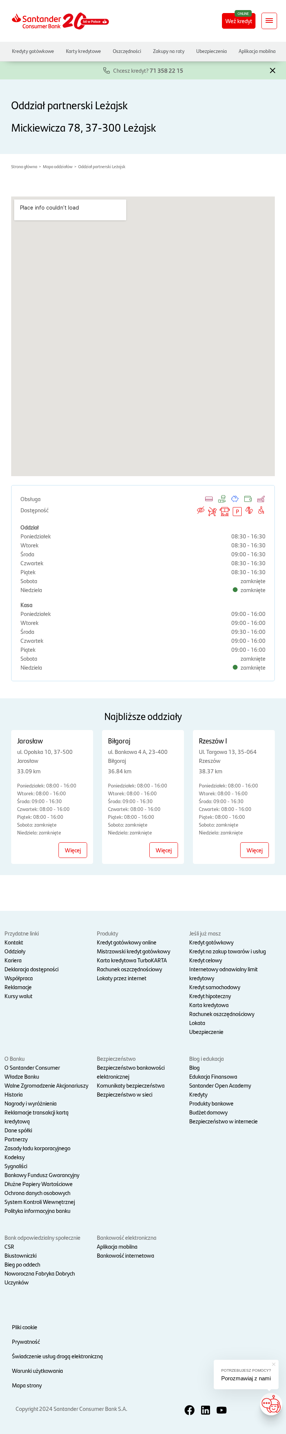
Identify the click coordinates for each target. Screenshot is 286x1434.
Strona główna (24, 166)
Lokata (197, 1022)
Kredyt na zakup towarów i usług (227, 951)
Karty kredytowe (83, 50)
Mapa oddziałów (58, 166)
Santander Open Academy (220, 1085)
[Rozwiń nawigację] (269, 21)
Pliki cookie (24, 1327)
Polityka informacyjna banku (37, 1210)
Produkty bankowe (211, 1103)
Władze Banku (21, 1076)
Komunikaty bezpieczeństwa (131, 1085)
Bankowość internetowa (125, 1255)
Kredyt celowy (205, 960)
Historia (13, 1094)
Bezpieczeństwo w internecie (223, 1121)
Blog (194, 1067)
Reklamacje (18, 986)
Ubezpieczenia (211, 50)
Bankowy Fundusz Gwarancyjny (41, 1174)
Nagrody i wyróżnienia (30, 1103)
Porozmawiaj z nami (246, 1378)
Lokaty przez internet (121, 978)
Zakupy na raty (168, 50)
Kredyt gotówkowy (211, 942)
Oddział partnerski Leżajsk (101, 166)
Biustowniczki (20, 1255)
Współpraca (18, 978)
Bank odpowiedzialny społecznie (42, 1237)
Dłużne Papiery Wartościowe (38, 1183)
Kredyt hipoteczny (210, 995)
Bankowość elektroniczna (126, 1237)
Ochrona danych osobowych (37, 1192)
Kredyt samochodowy (214, 986)
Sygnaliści (15, 1165)
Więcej (73, 850)
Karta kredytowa (209, 1004)
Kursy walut (18, 995)
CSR (9, 1246)
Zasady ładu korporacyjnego (37, 1148)
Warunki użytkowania (37, 1370)
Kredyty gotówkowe (33, 50)
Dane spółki (18, 1130)
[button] (272, 70)
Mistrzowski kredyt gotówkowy (133, 951)
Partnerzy (16, 1139)
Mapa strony (27, 1385)
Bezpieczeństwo (116, 1058)
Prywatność (26, 1341)
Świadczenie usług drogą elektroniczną (57, 1356)
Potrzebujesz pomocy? (246, 1370)
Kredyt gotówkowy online (126, 942)
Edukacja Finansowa (213, 1076)
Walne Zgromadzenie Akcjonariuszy (46, 1085)
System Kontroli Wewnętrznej (39, 1201)
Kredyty (198, 1094)
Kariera (13, 960)
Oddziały (14, 951)
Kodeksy (14, 1156)
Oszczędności (127, 50)
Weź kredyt (238, 20)
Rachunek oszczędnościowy (129, 969)
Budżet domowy (208, 1112)
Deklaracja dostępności (31, 969)
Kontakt (13, 942)
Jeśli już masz (205, 933)
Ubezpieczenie (206, 1031)
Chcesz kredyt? (148, 70)
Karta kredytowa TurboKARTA (132, 960)
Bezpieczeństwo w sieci (124, 1094)
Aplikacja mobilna (257, 50)
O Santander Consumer (32, 1067)
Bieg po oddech (22, 1264)
